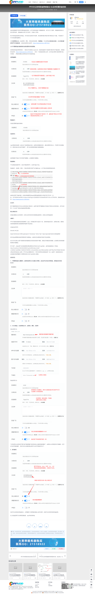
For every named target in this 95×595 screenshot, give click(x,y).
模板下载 (55, 2)
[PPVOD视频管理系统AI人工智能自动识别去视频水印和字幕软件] (72, 63)
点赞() (61, 548)
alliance (14, 548)
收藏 (54, 548)
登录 (82, 2)
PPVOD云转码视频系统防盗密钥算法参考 (80, 81)
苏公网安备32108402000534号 (49, 592)
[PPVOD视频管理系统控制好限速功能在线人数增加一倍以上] (72, 68)
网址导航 (37, 587)
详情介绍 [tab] (15, 15)
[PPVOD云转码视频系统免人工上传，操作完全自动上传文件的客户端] (45, 567)
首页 (30, 2)
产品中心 (34, 2)
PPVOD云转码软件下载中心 (78, 35)
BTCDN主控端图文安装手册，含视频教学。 (82, 43)
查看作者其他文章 (77, 26)
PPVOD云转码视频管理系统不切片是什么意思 (80, 58)
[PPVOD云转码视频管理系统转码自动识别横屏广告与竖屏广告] (15, 567)
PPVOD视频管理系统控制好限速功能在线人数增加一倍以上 (80, 67)
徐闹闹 (53, 591)
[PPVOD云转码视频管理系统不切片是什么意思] (72, 58)
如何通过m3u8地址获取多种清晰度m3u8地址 (59, 575)
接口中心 (42, 2)
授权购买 (49, 2)
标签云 (36, 585)
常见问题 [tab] (23, 15)
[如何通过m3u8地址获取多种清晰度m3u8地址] (59, 567)
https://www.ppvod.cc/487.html (41, 43)
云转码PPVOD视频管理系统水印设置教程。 (80, 77)
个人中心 (37, 584)
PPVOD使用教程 (49, 9)
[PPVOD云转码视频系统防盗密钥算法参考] (72, 82)
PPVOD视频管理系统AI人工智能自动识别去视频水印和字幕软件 (80, 63)
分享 (47, 548)
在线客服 (50, 585)
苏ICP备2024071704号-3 (37, 592)
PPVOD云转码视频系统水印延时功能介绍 (30, 575)
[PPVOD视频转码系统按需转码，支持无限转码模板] (72, 72)
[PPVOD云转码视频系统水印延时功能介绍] (30, 567)
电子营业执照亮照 (60, 592)
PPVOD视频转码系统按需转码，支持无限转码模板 (80, 72)
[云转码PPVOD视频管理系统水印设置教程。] (72, 77)
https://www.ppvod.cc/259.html (24, 52)
